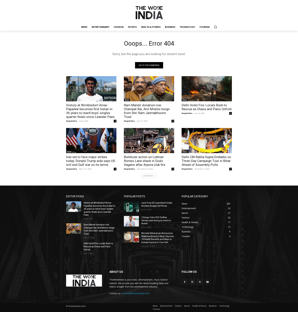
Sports (69, 100)
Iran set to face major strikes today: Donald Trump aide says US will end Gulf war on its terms (90, 161)
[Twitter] (200, 282)
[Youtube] (208, 282)
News (127, 100)
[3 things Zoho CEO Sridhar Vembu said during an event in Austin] (131, 221)
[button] (215, 27)
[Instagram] (192, 282)
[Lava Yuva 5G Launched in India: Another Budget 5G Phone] (131, 206)
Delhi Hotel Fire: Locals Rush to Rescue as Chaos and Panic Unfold (207, 107)
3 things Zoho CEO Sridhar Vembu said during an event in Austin (156, 220)
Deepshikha (71, 121)
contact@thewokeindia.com (135, 293)
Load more (148, 175)
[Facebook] (185, 282)
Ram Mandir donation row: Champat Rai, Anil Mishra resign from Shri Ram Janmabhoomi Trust (147, 111)
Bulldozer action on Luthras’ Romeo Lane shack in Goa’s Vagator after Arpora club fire (144, 161)
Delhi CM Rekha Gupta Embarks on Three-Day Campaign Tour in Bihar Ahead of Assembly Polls (206, 161)
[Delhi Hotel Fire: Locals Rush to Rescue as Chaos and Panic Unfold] (207, 88)
